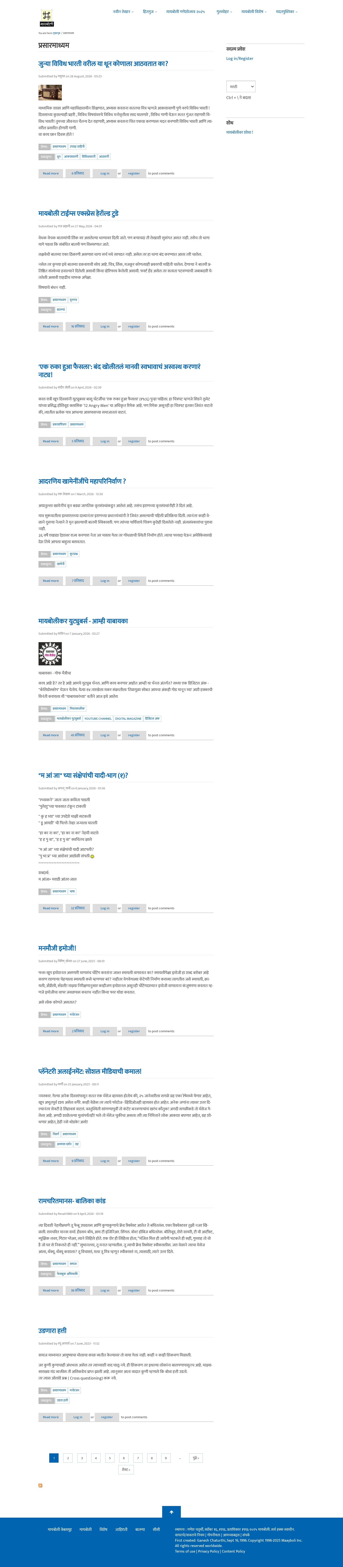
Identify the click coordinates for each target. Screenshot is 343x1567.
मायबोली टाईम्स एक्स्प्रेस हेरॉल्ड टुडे (78, 213)
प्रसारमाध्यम (59, 146)
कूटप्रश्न (74, 554)
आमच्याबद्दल (232, 1535)
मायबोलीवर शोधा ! (239, 132)
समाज (73, 1264)
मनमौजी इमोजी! (57, 948)
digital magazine (128, 718)
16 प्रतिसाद (78, 326)
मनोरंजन (74, 1014)
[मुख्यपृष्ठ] (47, 17)
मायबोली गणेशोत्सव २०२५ (185, 11)
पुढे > (196, 1458)
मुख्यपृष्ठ (56, 33)
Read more (53, 173)
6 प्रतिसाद (78, 173)
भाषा (72, 891)
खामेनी (60, 564)
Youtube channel (98, 718)
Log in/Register (239, 58)
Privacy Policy (209, 1551)
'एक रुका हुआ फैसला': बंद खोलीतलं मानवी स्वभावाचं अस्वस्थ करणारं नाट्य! (119, 371)
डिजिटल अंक (152, 718)
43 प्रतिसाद (78, 735)
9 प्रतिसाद (78, 1161)
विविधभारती (88, 156)
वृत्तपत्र (73, 300)
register (134, 173)
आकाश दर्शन (64, 1144)
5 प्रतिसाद (78, 441)
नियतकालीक (77, 708)
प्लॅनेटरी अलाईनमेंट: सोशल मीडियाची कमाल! (89, 1071)
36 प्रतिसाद (78, 1290)
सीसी (156, 1529)
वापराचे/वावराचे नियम (189, 1535)
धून (58, 156)
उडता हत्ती (62, 1400)
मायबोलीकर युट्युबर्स (69, 718)
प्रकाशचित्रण (59, 424)
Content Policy (233, 1551)
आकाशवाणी (71, 156)
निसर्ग (56, 1134)
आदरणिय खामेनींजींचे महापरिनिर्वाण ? (82, 481)
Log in (105, 173)
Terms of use (185, 1551)
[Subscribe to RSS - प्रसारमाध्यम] (126, 1485)
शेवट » (126, 1470)
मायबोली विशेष (252, 11)
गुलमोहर (223, 11)
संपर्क (246, 1535)
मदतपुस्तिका (285, 11)
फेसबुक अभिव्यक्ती (67, 1274)
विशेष (103, 1529)
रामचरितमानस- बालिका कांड (71, 1201)
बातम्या (61, 309)
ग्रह (77, 1144)
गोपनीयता (214, 1535)
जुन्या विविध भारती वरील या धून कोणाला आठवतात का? (103, 63)
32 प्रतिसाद (78, 908)
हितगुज (148, 11)
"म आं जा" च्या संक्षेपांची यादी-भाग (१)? (83, 775)
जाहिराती (121, 1529)
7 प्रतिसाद (78, 581)
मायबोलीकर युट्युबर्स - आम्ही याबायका (83, 621)
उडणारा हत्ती (52, 1330)
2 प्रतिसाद (78, 1031)
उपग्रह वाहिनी (77, 146)
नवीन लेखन (121, 11)
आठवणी (104, 156)
